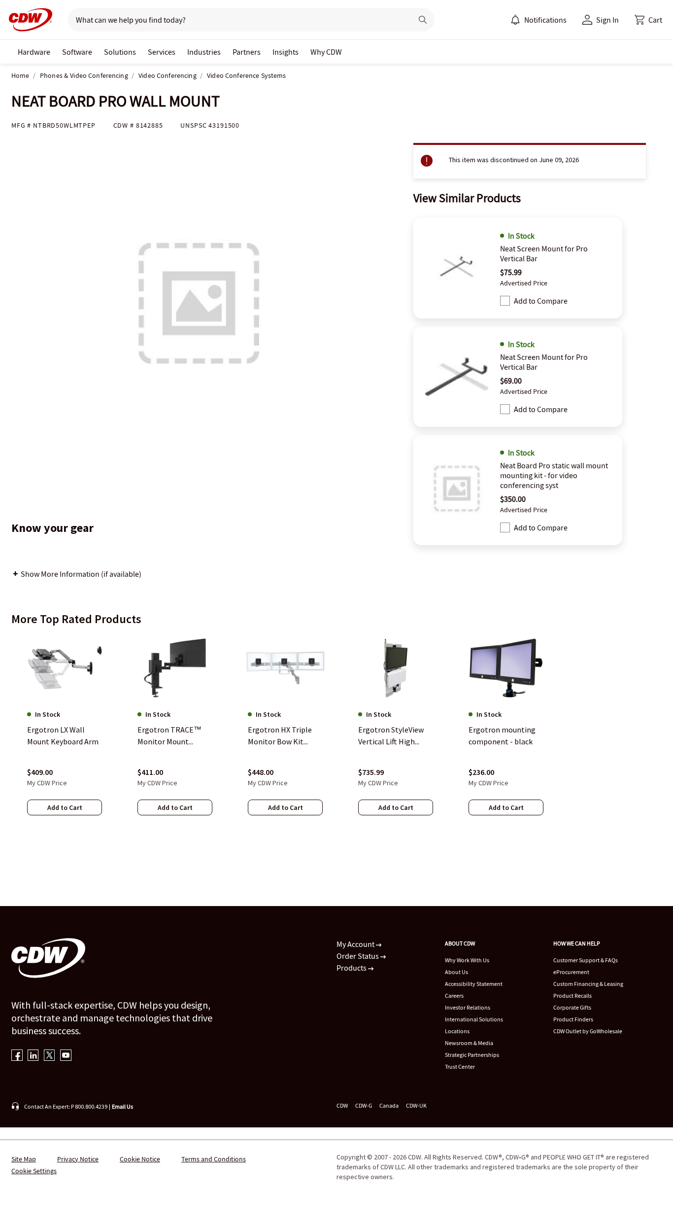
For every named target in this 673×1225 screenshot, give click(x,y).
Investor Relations (467, 1007)
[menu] (538, 20)
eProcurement (571, 972)
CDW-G (363, 1105)
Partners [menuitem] (247, 52)
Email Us (122, 1106)
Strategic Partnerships (472, 1054)
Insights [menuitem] (285, 52)
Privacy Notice (78, 1159)
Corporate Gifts (572, 1007)
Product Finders (573, 1019)
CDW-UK (416, 1105)
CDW (342, 1105)
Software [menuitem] (77, 52)
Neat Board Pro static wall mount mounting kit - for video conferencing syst (554, 475)
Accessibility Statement (474, 983)
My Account (356, 944)
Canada (389, 1105)
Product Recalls (572, 995)
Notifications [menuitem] (545, 20)
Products (352, 968)
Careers (454, 995)
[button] (648, 20)
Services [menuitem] (161, 52)
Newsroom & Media (469, 1043)
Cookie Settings (34, 1170)
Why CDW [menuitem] (326, 52)
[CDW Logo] (27, 20)
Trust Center (460, 1066)
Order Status (358, 956)
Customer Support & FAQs (585, 960)
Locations (457, 1031)
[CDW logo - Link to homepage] (27, 20)
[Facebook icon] (17, 1056)
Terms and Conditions (213, 1159)
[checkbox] (505, 301)
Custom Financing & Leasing (588, 983)
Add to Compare (541, 301)
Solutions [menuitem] (120, 52)
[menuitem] (515, 20)
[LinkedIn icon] (33, 1056)
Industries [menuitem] (204, 52)
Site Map (23, 1159)
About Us (456, 972)
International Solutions (474, 1019)
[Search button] (423, 20)
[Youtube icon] (65, 1056)
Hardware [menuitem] (34, 52)
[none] (34, 52)
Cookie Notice (140, 1159)
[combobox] (236, 20)
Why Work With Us (467, 960)
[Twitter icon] (49, 1056)
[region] (336, 735)
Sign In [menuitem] (607, 20)
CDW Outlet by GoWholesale (587, 1031)
